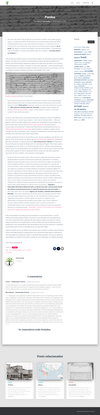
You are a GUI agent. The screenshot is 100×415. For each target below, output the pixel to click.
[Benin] (50, 371)
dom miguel (83, 68)
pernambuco (77, 103)
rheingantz (85, 106)
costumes (85, 64)
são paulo (83, 115)
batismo (77, 57)
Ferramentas (85, 2)
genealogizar (77, 82)
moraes (75, 95)
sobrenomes (77, 115)
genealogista (90, 80)
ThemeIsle (92, 411)
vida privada (84, 117)
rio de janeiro (9, 252)
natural (76, 97)
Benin (40, 385)
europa (89, 73)
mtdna (79, 95)
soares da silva (83, 113)
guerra (79, 84)
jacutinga (76, 89)
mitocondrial (88, 93)
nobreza (80, 97)
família (82, 76)
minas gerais (81, 93)
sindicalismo (77, 113)
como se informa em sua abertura (44, 139)
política (87, 103)
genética (89, 82)
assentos (83, 49)
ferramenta (87, 76)
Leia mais (10, 396)
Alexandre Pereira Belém (20, 109)
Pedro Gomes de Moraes (36, 124)
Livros (72, 2)
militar (75, 93)
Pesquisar (76, 39)
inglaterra (76, 86)
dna (88, 67)
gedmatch (80, 77)
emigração (76, 71)
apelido (87, 47)
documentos (77, 68)
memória (90, 91)
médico (89, 95)
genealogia (86, 78)
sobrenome (89, 113)
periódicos (88, 101)
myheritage (84, 95)
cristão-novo (78, 67)
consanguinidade (86, 62)
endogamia (81, 71)
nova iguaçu (87, 98)
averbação (85, 52)
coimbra (76, 62)
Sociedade (72, 385)
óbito (83, 120)
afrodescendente (77, 47)
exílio (92, 73)
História (15, 247)
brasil (23, 250)
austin (88, 49)
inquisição (82, 86)
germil (75, 84)
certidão (85, 60)
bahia (89, 52)
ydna (92, 117)
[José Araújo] (9, 261)
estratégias (84, 73)
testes (80, 117)
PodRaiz (78, 2)
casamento (78, 60)
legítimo (79, 89)
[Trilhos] (19, 371)
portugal (78, 106)
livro (90, 89)
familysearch (76, 75)
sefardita (91, 112)
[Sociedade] (80, 371)
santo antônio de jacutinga (81, 111)
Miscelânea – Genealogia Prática (17, 292)
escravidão (28, 250)
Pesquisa (82, 103)
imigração (90, 84)
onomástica (77, 100)
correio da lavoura (78, 64)
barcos (89, 54)
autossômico (78, 52)
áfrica (10, 250)
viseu (89, 117)
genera (84, 82)
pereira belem (77, 101)
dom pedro (89, 68)
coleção (80, 62)
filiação (75, 77)
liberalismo (85, 89)
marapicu (76, 91)
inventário (86, 87)
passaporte (83, 100)
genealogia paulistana (80, 80)
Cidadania (90, 60)
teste (76, 117)
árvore (79, 120)
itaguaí (91, 87)
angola (83, 47)
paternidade (90, 100)
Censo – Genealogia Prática (15, 282)
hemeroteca (84, 84)
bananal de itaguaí (16, 250)
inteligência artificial (79, 87)
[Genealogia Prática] (7, 3)
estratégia (77, 74)
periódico (83, 101)
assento (77, 49)
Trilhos (10, 385)
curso (85, 66)
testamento (89, 115)
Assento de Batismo (11, 96)
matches (85, 91)
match (80, 91)
